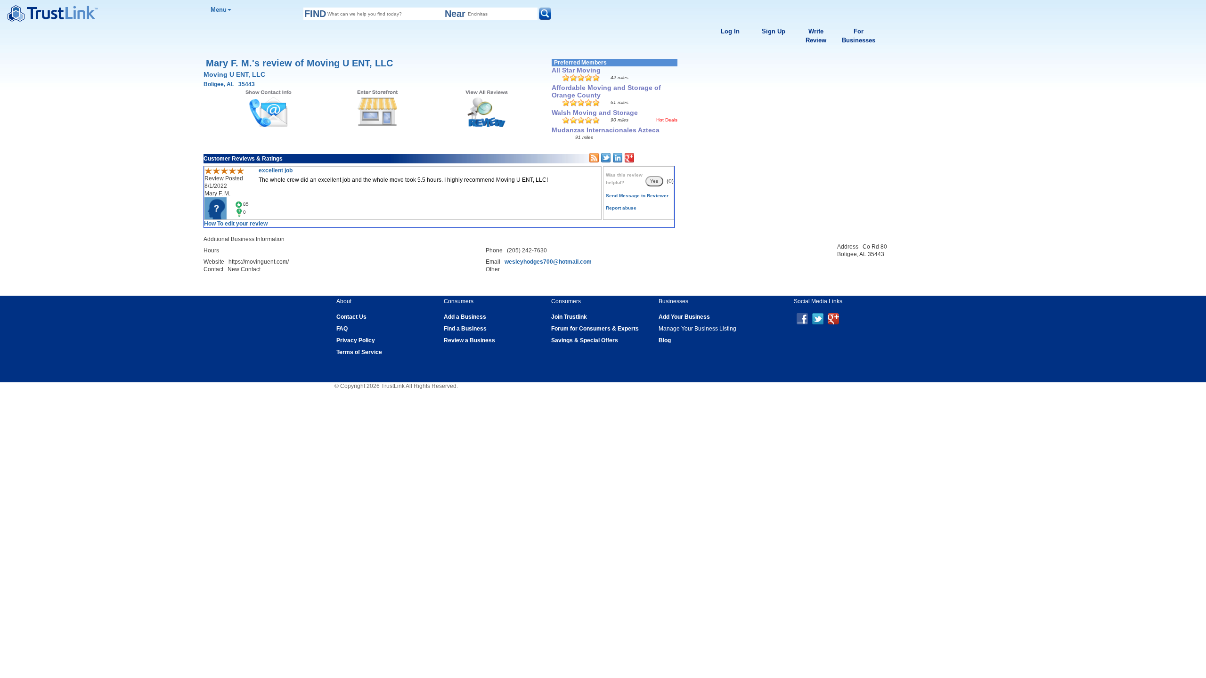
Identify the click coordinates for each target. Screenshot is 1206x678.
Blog (665, 340)
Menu (219, 9)
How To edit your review (236, 223)
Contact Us (351, 317)
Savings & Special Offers (584, 340)
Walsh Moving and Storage (595, 112)
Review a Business (469, 340)
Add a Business (465, 317)
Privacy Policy (355, 340)
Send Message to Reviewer (637, 195)
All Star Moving (576, 70)
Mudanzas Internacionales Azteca (606, 130)
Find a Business (465, 328)
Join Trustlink (569, 317)
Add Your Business (684, 317)
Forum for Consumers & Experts (595, 328)
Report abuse (621, 207)
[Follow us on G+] (833, 318)
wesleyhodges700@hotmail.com (548, 261)
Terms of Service (359, 352)
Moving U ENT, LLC (234, 74)
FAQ (342, 328)
